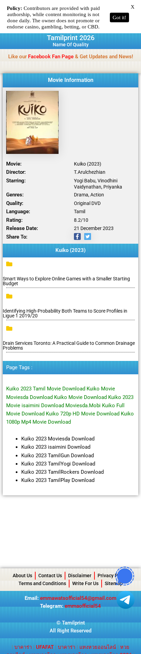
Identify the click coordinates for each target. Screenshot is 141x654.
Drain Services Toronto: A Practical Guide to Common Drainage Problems (69, 345)
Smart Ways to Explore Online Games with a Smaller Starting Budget (66, 281)
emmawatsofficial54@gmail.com (78, 598)
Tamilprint (73, 623)
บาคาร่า (23, 647)
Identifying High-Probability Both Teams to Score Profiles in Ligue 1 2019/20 (65, 313)
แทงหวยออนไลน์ (97, 647)
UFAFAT (45, 647)
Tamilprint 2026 (70, 38)
